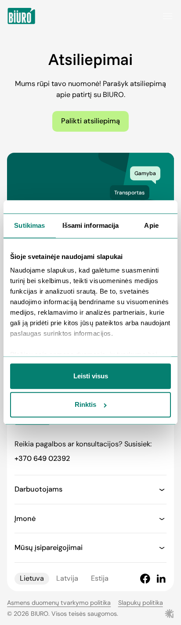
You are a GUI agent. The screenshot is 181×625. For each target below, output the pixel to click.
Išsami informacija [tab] (90, 225)
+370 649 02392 (42, 458)
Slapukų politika (140, 603)
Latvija (67, 578)
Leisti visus (90, 376)
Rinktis (85, 405)
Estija (100, 578)
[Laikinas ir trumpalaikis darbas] (21, 16)
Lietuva (32, 578)
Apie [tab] (151, 225)
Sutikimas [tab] (29, 225)
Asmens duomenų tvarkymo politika (59, 603)
